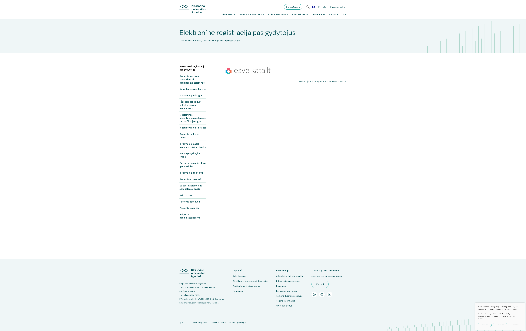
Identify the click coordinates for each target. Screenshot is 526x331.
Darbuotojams (293, 6)
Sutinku (485, 325)
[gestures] (319, 7)
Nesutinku (500, 325)
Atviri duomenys (284, 305)
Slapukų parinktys (218, 322)
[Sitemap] (324, 6)
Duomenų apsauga (237, 322)
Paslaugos (281, 286)
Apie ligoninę (239, 276)
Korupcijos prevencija (286, 290)
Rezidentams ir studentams (246, 286)
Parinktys (515, 325)
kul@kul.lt (192, 291)
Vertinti (320, 284)
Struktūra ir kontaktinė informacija (250, 281)
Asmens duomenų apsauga (289, 295)
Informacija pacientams (288, 281)
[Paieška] (308, 6)
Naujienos (238, 290)
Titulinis (183, 40)
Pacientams (195, 40)
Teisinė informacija (285, 300)
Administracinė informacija (289, 276)
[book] (313, 7)
